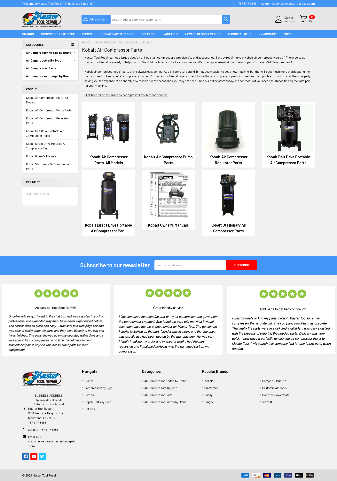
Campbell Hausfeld (274, 381)
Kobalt (208, 381)
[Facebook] (25, 456)
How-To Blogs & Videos (202, 34)
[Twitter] (42, 456)
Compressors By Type (58, 34)
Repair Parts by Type (118, 34)
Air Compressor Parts (41, 68)
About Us (171, 34)
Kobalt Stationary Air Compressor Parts (48, 166)
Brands (28, 34)
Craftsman (211, 388)
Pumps (87, 34)
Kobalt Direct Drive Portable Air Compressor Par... (46, 146)
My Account (267, 34)
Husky (208, 395)
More (288, 34)
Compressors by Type (98, 388)
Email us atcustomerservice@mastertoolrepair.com (51, 441)
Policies (147, 34)
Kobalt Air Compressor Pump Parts (49, 110)
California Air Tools (274, 388)
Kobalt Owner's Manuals (41, 156)
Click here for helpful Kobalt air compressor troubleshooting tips (126, 95)
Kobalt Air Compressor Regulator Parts (47, 120)
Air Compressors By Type (43, 60)
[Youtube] (33, 456)
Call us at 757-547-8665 (43, 429)
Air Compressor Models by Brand (48, 52)
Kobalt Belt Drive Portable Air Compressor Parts (45, 133)
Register (289, 21)
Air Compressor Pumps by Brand (48, 76)
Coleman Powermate (276, 395)
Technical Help (239, 34)
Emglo (208, 402)
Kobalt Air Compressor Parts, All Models (47, 100)
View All (267, 402)
